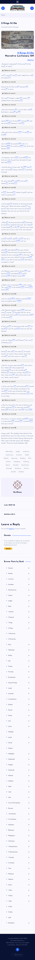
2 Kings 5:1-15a (25, 53)
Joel (18, 721)
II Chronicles (12, 639)
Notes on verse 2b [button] (10, 127)
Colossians (18, 841)
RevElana (17, 492)
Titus (18, 868)
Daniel (18, 710)
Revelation (18, 923)
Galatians (18, 825)
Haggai (18, 765)
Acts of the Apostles (18, 803)
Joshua (18, 595)
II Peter (18, 896)
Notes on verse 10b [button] (10, 305)
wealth (14, 471)
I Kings (18, 623)
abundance (10, 451)
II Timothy (18, 863)
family (7, 458)
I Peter (18, 890)
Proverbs (18, 672)
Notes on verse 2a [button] (10, 116)
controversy (10, 455)
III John (10, 912)
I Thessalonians (18, 846)
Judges (18, 601)
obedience (17, 461)
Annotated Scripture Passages (9, 27)
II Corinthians (18, 819)
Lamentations (18, 699)
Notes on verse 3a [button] (10, 139)
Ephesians (18, 830)
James (18, 885)
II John (10, 906)
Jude (9, 917)
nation (9, 461)
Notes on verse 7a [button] (10, 234)
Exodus (18, 573)
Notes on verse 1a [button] (10, 70)
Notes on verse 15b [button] (10, 427)
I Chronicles (11, 633)
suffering (18, 468)
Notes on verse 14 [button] (9, 400)
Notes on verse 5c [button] (10, 199)
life (30, 458)
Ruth (18, 606)
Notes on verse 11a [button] (10, 321)
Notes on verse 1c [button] (9, 93)
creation (19, 455)
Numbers (18, 584)
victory (27, 468)
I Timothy (18, 857)
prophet (16, 465)
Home (3, 15)
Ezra (18, 644)
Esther (18, 655)
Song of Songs (18, 683)
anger (18, 451)
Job (18, 661)
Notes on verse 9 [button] (9, 280)
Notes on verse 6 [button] (9, 217)
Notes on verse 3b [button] (10, 152)
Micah (18, 743)
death (27, 455)
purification (25, 465)
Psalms (18, 666)
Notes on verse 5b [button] (10, 187)
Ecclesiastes (18, 677)
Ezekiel (18, 704)
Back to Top (18, 954)
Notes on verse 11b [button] (10, 335)
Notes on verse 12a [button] (10, 346)
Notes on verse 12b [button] (10, 360)
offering (26, 461)
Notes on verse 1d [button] (10, 104)
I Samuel (18, 612)
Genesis (18, 568)
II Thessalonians (18, 852)
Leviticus (18, 579)
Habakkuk (18, 754)
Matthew (18, 781)
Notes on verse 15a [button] (10, 414)
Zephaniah (18, 759)
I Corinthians (18, 814)
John (18, 797)
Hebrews (18, 879)
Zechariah (18, 770)
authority (26, 451)
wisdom (22, 471)
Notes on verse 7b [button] (10, 245)
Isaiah (18, 688)
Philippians (18, 836)
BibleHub (31, 60)
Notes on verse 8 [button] (9, 266)
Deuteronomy (18, 590)
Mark (18, 786)
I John (18, 901)
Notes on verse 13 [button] (9, 381)
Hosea (18, 715)
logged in (11, 528)
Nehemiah (18, 650)
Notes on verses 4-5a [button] (10, 176)
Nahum (10, 748)
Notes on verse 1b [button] (10, 82)
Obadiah (10, 732)
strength (9, 468)
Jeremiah (18, 693)
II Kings (18, 628)
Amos (18, 726)
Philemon (18, 874)
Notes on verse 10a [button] (10, 294)
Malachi (18, 775)
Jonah (18, 737)
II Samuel (18, 617)
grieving (14, 458)
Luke (18, 792)
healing (23, 458)
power (8, 465)
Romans (18, 808)
